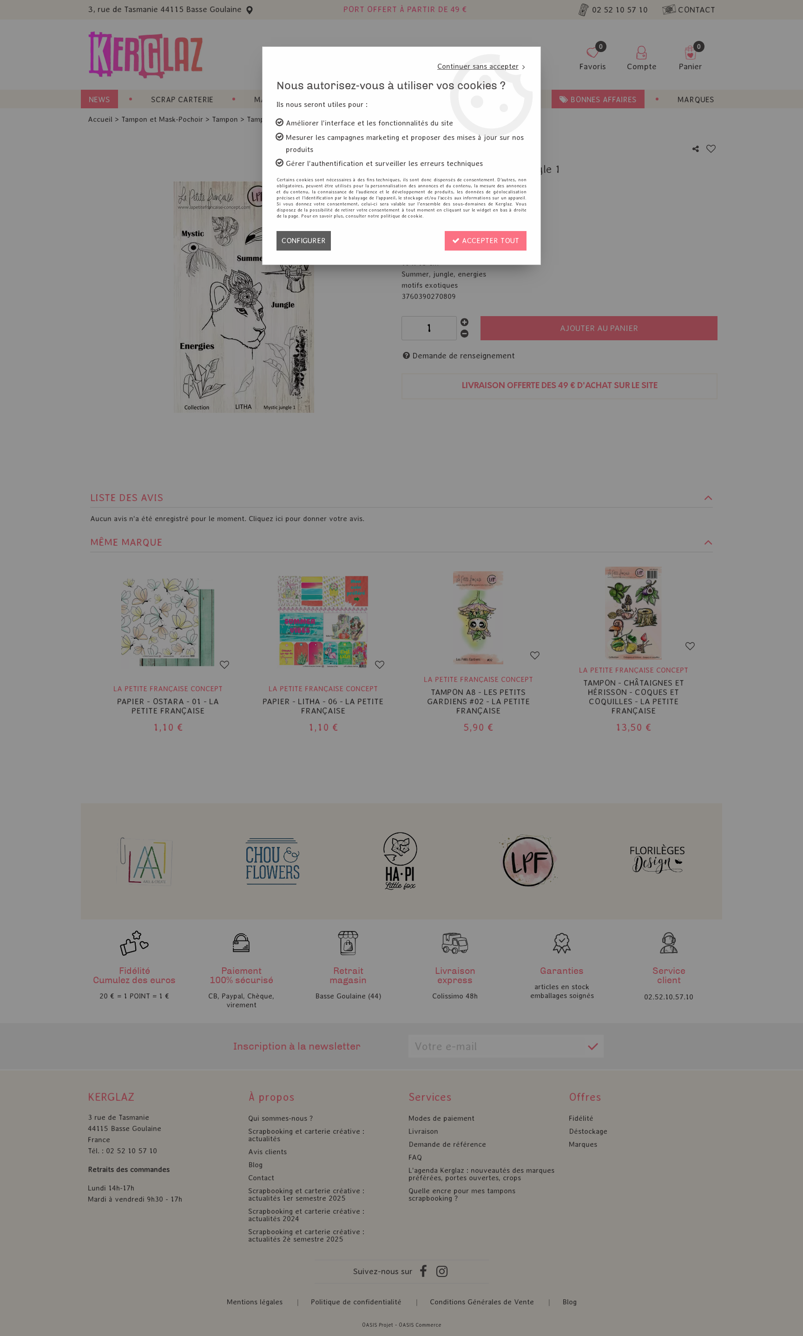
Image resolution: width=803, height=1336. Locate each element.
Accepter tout (489, 241)
